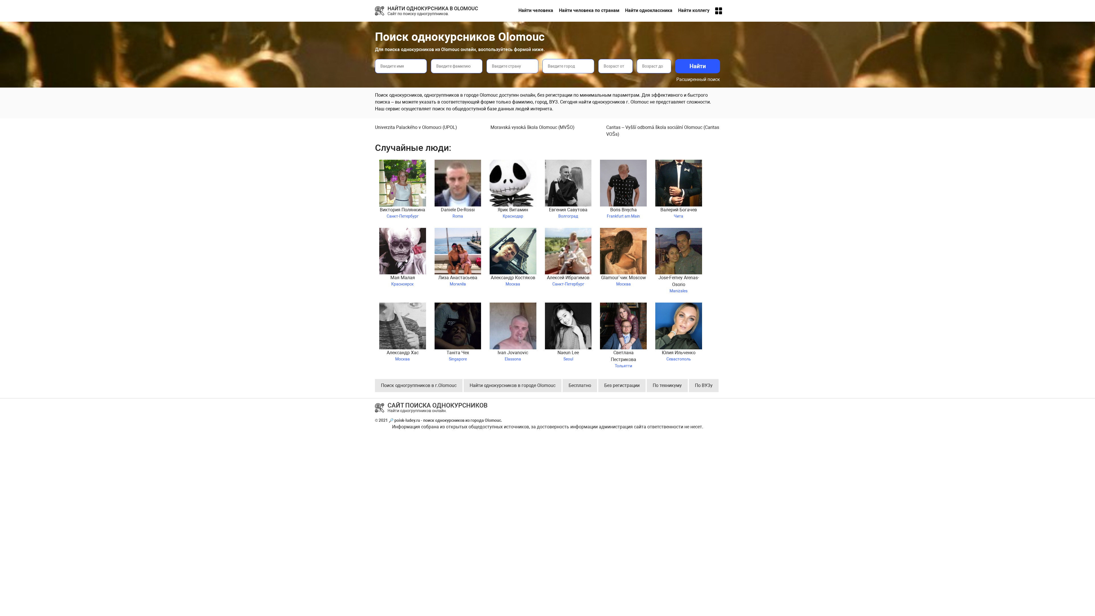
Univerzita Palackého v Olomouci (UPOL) (416, 127)
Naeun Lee (568, 355)
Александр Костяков (513, 280)
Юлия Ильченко (678, 355)
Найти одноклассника (648, 10)
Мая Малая (402, 280)
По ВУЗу (704, 385)
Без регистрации (622, 385)
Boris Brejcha (623, 212)
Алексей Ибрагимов (568, 280)
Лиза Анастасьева (457, 280)
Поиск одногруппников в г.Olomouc (419, 385)
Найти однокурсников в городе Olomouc (512, 385)
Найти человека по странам (589, 10)
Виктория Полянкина (402, 212)
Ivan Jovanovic (513, 355)
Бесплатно (580, 385)
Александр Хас (403, 355)
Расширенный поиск (698, 79)
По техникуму (667, 385)
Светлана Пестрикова (623, 359)
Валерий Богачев (678, 212)
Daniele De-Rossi (458, 212)
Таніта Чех (458, 355)
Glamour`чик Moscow (623, 280)
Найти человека (535, 10)
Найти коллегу (693, 10)
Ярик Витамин (513, 212)
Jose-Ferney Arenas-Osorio (678, 284)
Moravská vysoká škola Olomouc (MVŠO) (532, 127)
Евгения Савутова (568, 212)
